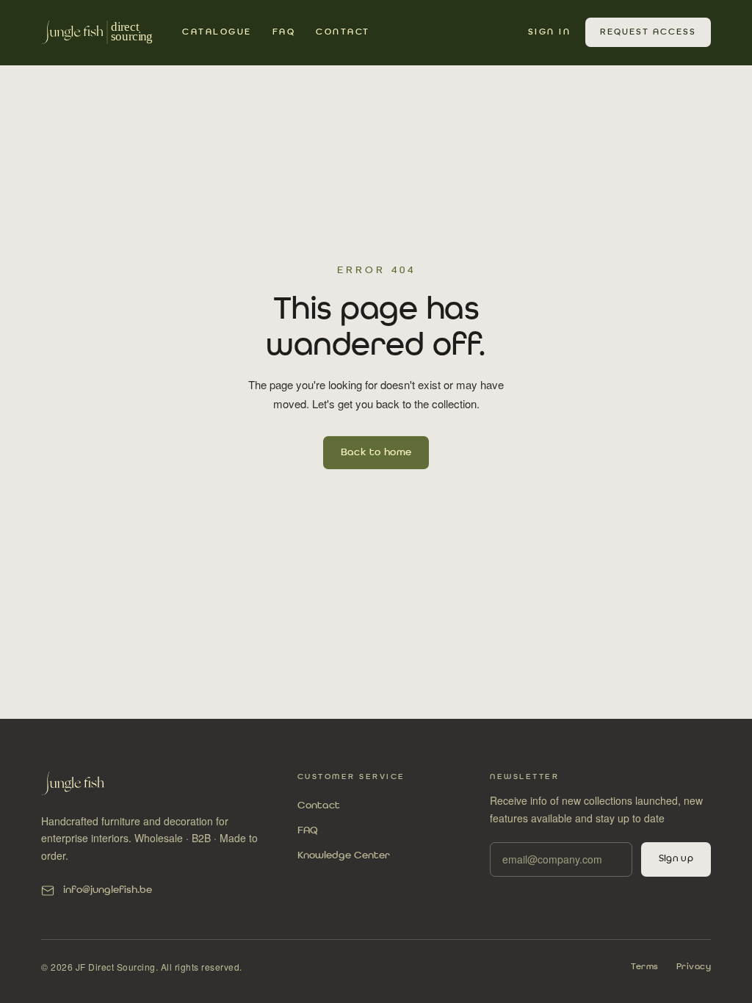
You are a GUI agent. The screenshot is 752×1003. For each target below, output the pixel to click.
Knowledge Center (343, 855)
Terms (645, 967)
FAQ (284, 32)
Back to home (376, 452)
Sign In (549, 32)
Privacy (694, 967)
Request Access (648, 32)
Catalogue (217, 32)
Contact (343, 32)
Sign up (676, 858)
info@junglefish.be (107, 890)
